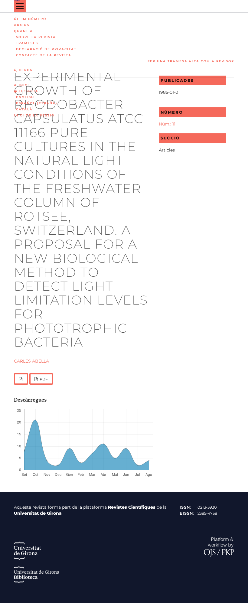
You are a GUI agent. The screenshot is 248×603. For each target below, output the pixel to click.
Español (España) (36, 103)
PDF (43, 379)
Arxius (21, 25)
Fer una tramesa (168, 61)
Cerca (25, 70)
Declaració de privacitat (46, 49)
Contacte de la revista (43, 55)
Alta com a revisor (211, 61)
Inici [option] (23, 85)
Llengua (27, 91)
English (25, 97)
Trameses (27, 43)
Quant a (23, 31)
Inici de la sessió (34, 115)
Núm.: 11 (167, 124)
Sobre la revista (36, 37)
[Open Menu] (20, 6)
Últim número (30, 19)
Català (24, 109)
